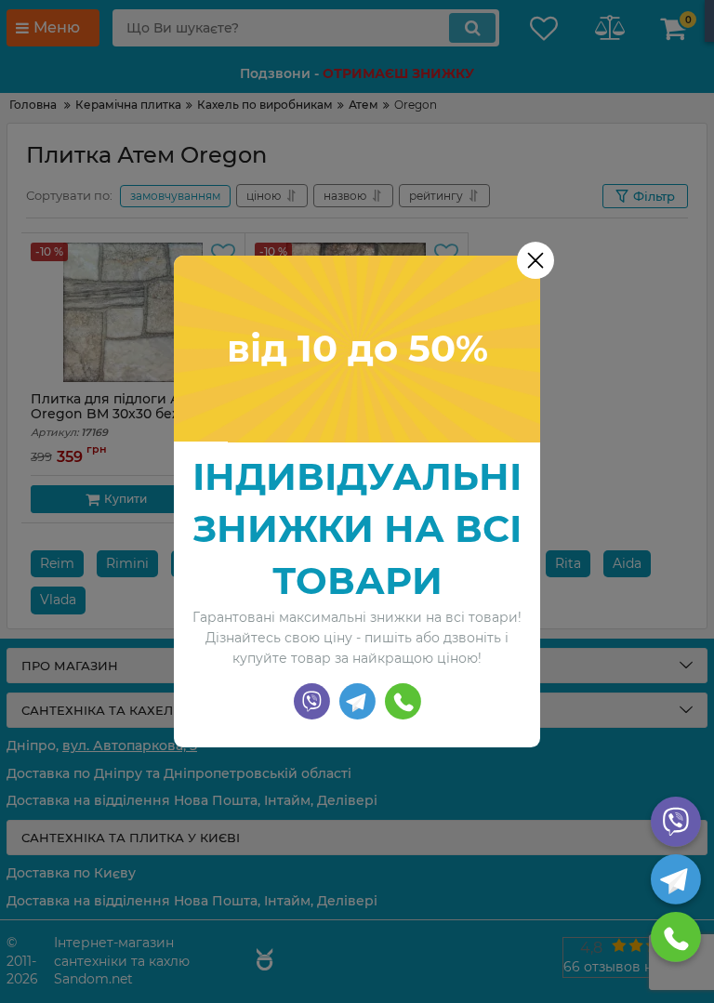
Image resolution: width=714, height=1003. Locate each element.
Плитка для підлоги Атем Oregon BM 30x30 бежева (119, 415)
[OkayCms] (262, 962)
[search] (472, 28)
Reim (57, 563)
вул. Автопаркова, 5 (129, 745)
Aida (627, 563)
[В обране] (223, 255)
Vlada (58, 599)
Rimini (127, 563)
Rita (568, 563)
